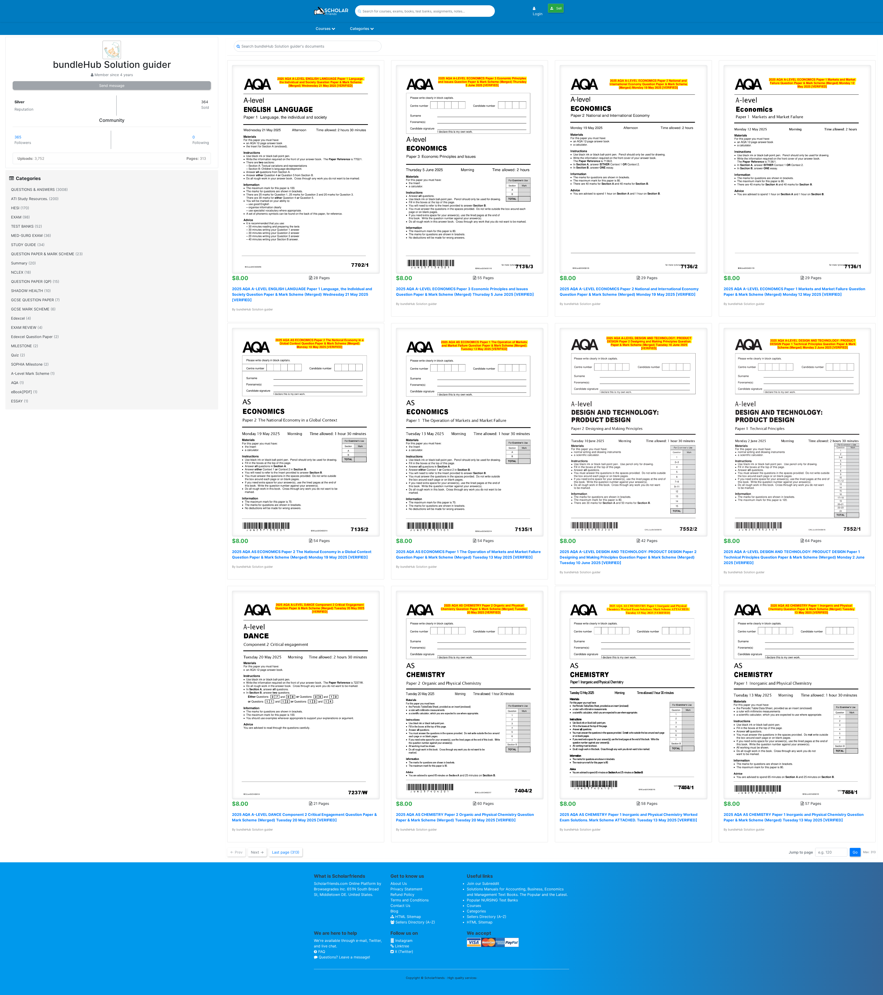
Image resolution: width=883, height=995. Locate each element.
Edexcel (21, 318)
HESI (20, 208)
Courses (324, 28)
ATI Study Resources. (35, 198)
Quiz (18, 355)
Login (537, 13)
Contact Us (400, 905)
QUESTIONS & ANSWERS (39, 189)
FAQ (321, 951)
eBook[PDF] (24, 392)
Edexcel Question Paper (35, 336)
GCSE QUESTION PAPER (35, 300)
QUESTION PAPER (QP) (35, 281)
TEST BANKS (26, 226)
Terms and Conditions (409, 900)
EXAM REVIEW (27, 327)
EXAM (20, 217)
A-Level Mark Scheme (33, 373)
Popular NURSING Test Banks (492, 900)
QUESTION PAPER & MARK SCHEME (47, 254)
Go (855, 852)
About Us (398, 883)
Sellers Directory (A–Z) (414, 922)
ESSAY (19, 401)
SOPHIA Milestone (30, 364)
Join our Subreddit (483, 883)
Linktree (401, 946)
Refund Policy (402, 894)
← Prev (236, 852)
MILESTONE (24, 346)
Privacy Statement (406, 889)
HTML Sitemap (407, 916)
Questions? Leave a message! (344, 957)
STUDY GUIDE (28, 244)
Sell (558, 8)
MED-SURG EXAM (31, 235)
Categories (360, 28)
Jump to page (801, 852)
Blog (394, 911)
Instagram (403, 940)
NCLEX (21, 272)
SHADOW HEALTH (31, 290)
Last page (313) (285, 852)
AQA (17, 382)
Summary (23, 263)
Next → (257, 852)
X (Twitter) (403, 951)
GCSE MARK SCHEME (33, 309)
